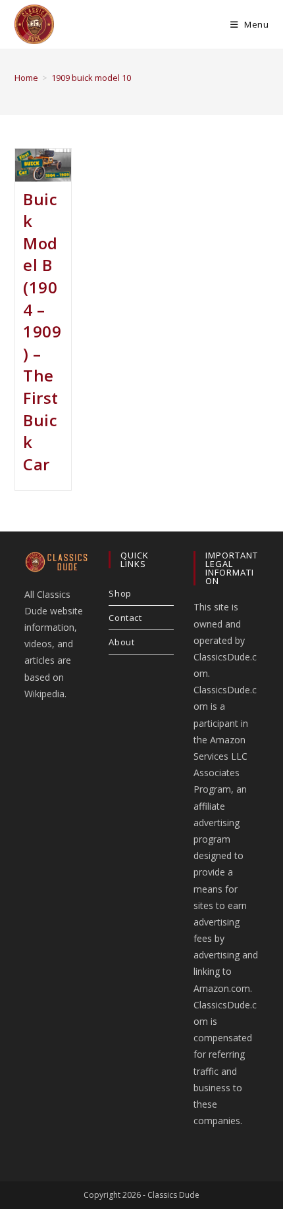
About (121, 642)
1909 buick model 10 (91, 78)
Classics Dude (173, 1194)
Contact (125, 618)
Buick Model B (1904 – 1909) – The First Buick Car (42, 331)
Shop (120, 593)
